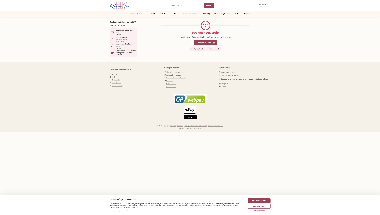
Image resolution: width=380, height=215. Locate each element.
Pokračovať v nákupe (206, 43)
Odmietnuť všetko (259, 206)
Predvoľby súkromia (176, 126)
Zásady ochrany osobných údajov (195, 126)
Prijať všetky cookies (259, 200)
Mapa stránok (214, 49)
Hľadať (209, 5)
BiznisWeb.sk (197, 129)
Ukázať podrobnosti (259, 211)
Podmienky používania (215, 126)
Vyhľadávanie (198, 49)
